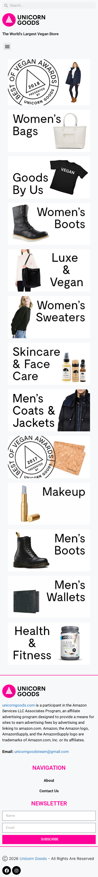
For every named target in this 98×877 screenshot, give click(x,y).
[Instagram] (16, 870)
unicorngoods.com (18, 705)
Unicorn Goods (33, 858)
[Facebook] (6, 870)
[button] (7, 46)
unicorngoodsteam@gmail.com (41, 751)
